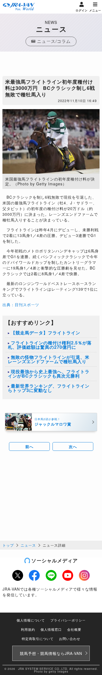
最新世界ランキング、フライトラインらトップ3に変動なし (48, 388)
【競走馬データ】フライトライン (45, 332)
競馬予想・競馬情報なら (51, 653)
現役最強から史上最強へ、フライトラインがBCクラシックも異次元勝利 (48, 373)
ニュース (28, 545)
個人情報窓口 (51, 629)
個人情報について (31, 620)
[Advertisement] (51, 65)
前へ (29, 446)
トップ (8, 545)
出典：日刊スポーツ (20, 304)
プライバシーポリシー (68, 620)
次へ (73, 446)
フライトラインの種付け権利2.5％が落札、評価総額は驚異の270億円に (50, 345)
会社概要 (74, 629)
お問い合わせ (69, 638)
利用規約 (28, 629)
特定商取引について (38, 638)
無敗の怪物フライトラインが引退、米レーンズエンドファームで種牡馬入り (48, 359)
